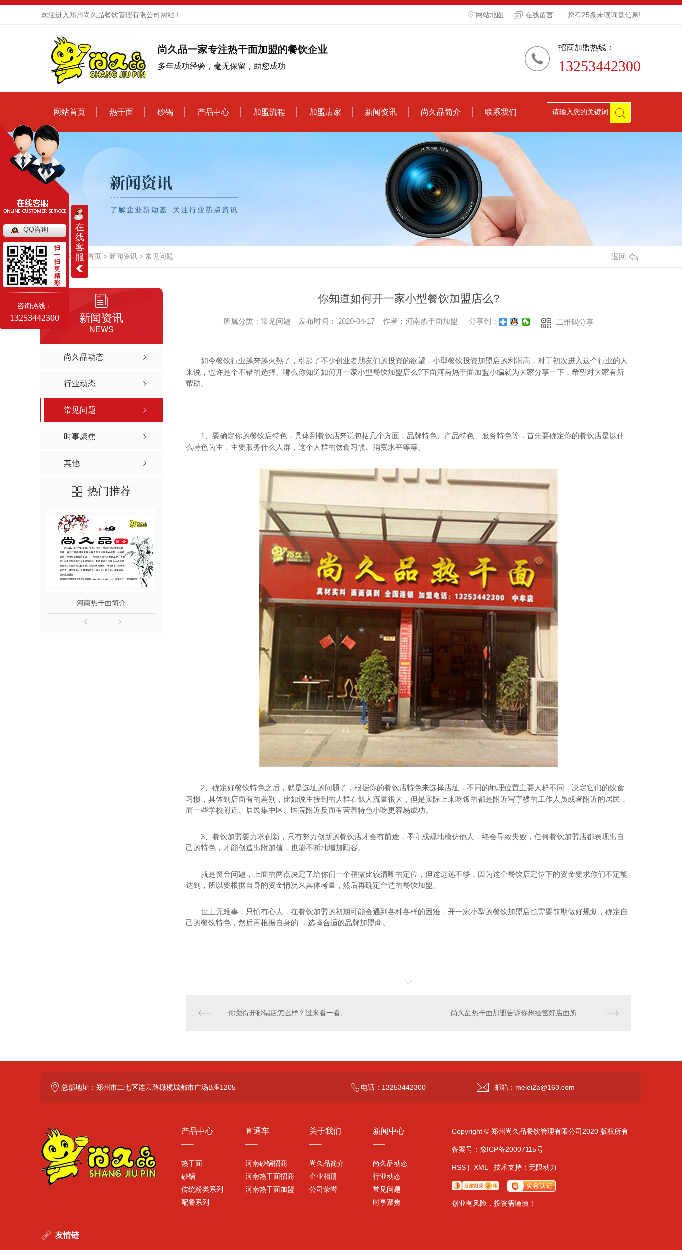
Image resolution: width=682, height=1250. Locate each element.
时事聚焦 (387, 1202)
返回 (618, 256)
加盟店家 (325, 112)
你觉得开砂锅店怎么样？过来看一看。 (287, 1013)
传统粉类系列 (202, 1189)
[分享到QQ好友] (514, 322)
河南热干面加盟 (269, 1189)
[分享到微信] (526, 322)
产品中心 (213, 112)
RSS (459, 1167)
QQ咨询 (35, 229)
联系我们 (501, 112)
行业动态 (387, 1176)
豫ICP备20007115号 (511, 1149)
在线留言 (539, 15)
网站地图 (490, 15)
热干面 (121, 112)
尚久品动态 (390, 1163)
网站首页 (69, 112)
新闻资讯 (381, 112)
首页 (94, 256)
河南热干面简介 (101, 603)
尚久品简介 (441, 112)
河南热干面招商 (269, 1176)
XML (481, 1167)
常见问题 (159, 256)
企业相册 (323, 1176)
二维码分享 (575, 322)
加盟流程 (269, 112)
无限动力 (543, 1167)
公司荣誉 (323, 1189)
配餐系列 (195, 1202)
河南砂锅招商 (266, 1163)
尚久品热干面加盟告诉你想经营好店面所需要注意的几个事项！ (535, 1013)
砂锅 (165, 112)
